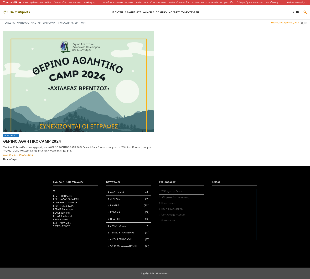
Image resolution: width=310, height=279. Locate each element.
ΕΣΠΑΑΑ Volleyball (62, 216)
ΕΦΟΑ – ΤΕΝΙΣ (60, 219)
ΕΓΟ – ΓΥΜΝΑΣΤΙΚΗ (63, 196)
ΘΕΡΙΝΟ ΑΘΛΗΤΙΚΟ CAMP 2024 (32, 141)
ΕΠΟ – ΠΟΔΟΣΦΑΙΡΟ (63, 206)
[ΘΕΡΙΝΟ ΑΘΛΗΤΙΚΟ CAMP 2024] (78, 81)
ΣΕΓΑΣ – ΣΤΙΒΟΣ (61, 226)
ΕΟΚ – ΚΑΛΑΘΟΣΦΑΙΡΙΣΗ (66, 199)
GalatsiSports (20, 12)
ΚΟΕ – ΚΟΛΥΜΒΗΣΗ (63, 223)
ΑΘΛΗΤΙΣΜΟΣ (11, 135)
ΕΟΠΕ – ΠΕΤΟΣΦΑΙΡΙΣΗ (65, 202)
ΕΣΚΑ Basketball (61, 212)
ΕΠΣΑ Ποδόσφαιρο (63, 209)
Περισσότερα (10, 159)
